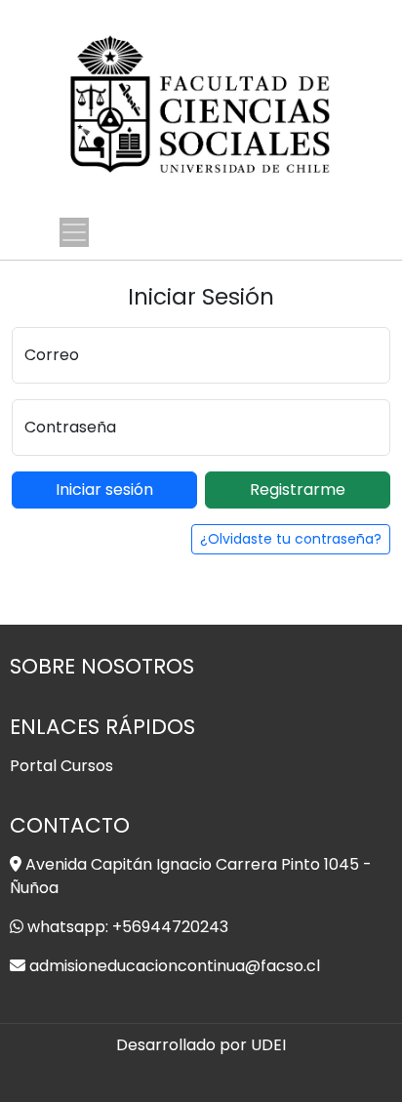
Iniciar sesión (104, 489)
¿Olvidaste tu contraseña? (291, 539)
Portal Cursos (61, 766)
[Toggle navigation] (74, 232)
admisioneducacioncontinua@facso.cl (174, 966)
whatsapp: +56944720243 (127, 927)
